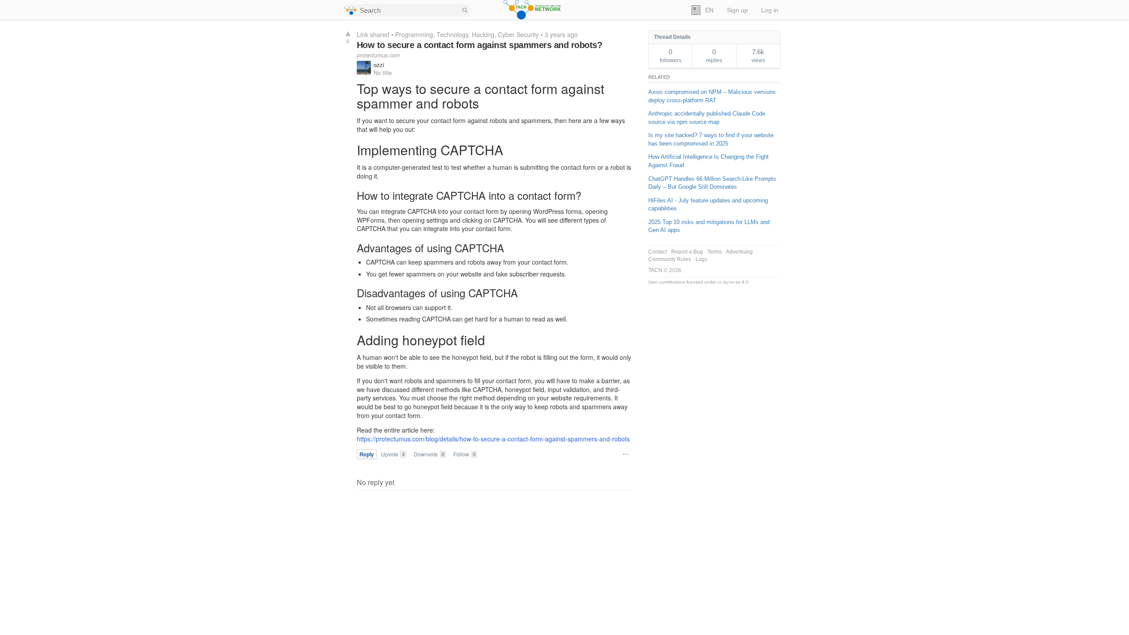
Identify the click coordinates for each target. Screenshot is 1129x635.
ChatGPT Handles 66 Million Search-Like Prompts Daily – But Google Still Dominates (712, 183)
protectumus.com (378, 55)
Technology (452, 34)
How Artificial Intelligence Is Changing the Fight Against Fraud (708, 160)
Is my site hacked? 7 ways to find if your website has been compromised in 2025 (711, 139)
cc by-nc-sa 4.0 (733, 282)
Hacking (483, 34)
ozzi (379, 64)
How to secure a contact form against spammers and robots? (479, 45)
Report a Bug (687, 252)
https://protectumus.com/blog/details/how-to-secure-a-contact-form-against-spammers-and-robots (493, 438)
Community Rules (669, 259)
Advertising (739, 252)
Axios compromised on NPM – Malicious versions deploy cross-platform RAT (712, 96)
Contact (657, 252)
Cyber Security (518, 34)
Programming (414, 34)
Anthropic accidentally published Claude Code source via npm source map (706, 117)
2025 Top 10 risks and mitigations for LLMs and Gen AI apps (709, 226)
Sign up (737, 10)
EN (709, 10)
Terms (714, 252)
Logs (701, 259)
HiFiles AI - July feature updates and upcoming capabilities (708, 204)
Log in (769, 10)
